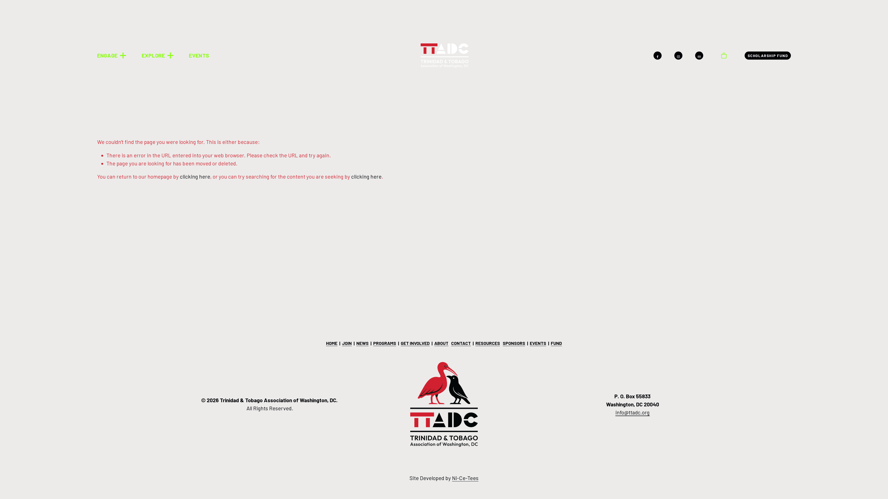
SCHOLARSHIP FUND (768, 55)
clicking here (195, 176)
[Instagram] (678, 56)
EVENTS (199, 55)
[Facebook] (658, 56)
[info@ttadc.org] (699, 56)
